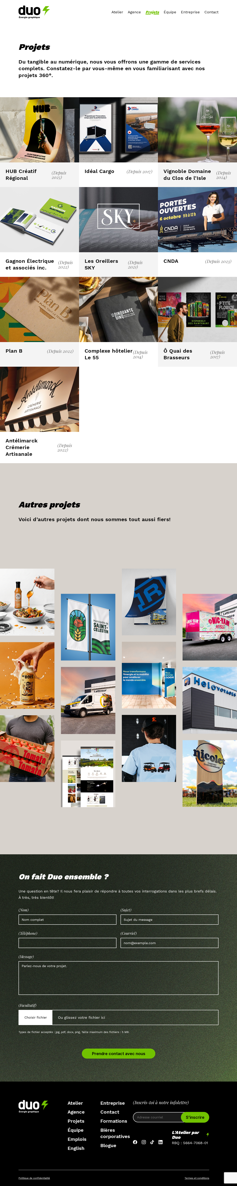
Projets (152, 12)
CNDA (170, 261)
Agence (134, 12)
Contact (211, 12)
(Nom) (24, 910)
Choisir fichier (35, 1017)
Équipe (170, 12)
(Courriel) (129, 933)
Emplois (77, 1139)
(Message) (26, 956)
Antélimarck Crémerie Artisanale (22, 447)
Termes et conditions (197, 1178)
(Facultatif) (27, 1005)
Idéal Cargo (99, 171)
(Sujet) (126, 910)
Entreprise (190, 12)
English (76, 1148)
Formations (113, 1121)
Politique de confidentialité (34, 1178)
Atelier (117, 12)
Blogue (108, 1145)
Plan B (14, 351)
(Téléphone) (28, 933)
